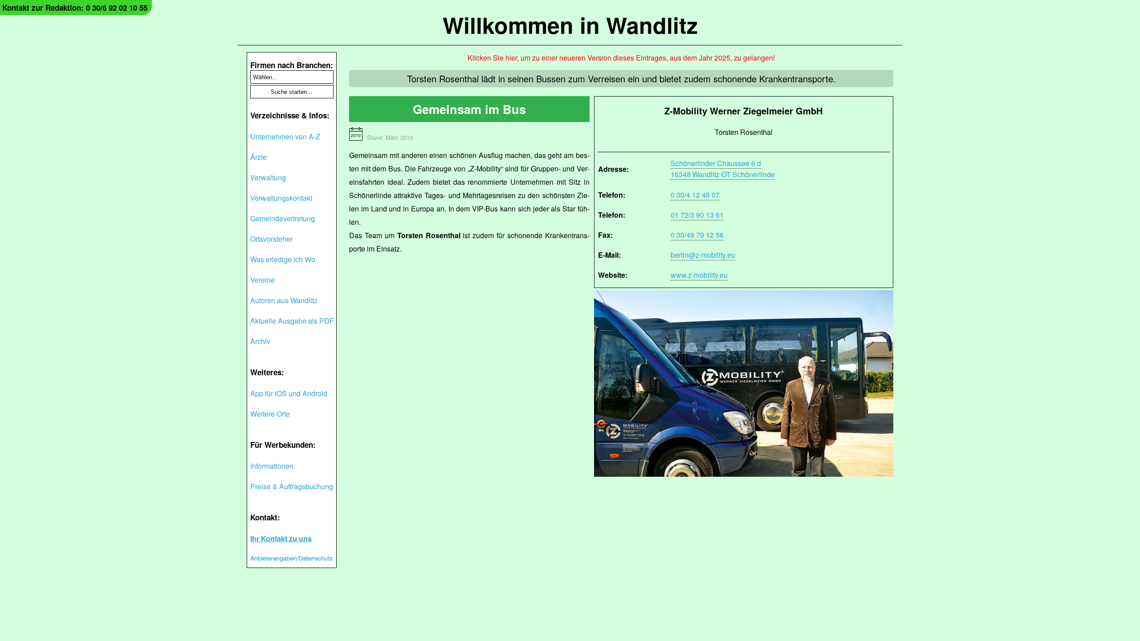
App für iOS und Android (288, 393)
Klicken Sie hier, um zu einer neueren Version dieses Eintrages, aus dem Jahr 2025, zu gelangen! (621, 58)
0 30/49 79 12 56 (697, 235)
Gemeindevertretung (282, 218)
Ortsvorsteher (271, 239)
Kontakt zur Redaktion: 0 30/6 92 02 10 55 (74, 7)
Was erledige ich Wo (282, 259)
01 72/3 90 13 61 (697, 215)
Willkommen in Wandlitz (570, 25)
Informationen (271, 466)
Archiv (260, 341)
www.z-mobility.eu (699, 275)
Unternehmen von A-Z (285, 136)
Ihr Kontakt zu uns (281, 538)
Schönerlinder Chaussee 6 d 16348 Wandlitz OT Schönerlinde (723, 168)
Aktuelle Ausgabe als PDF (292, 321)
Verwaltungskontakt (281, 198)
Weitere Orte (270, 414)
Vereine (262, 280)
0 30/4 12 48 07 (695, 195)
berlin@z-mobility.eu (703, 255)
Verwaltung (268, 177)
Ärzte (258, 157)
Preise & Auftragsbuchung (291, 486)
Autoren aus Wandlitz (284, 300)
